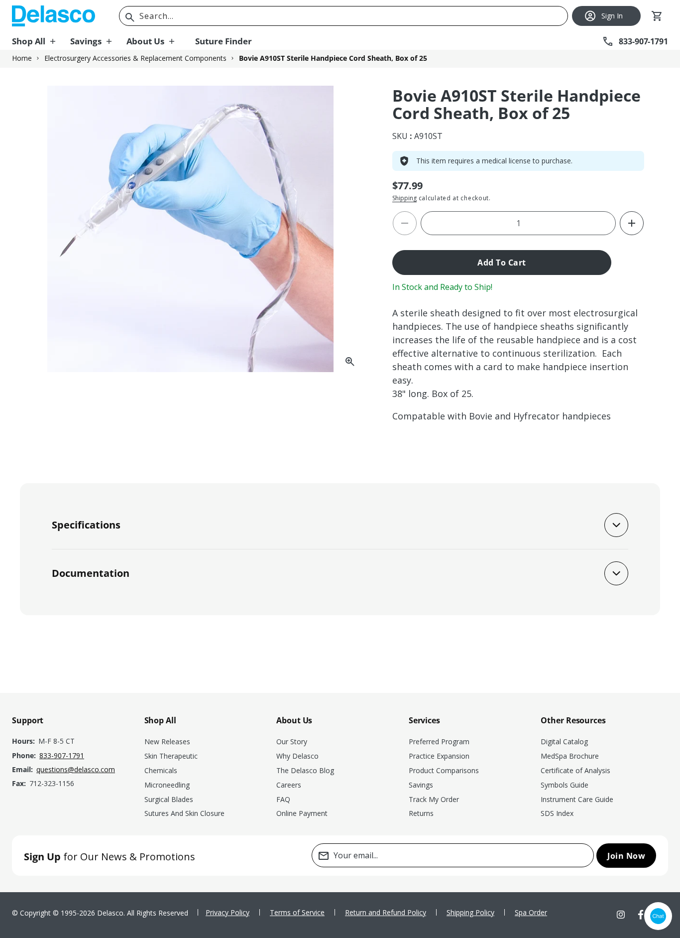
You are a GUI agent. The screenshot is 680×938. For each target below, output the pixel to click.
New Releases (167, 741)
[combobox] (343, 16)
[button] (41, 41)
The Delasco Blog (305, 770)
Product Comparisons (444, 770)
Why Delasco (297, 756)
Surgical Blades (168, 799)
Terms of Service (297, 912)
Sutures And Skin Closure (184, 813)
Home (22, 58)
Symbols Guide (564, 785)
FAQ (283, 799)
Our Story (291, 741)
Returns (421, 813)
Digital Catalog (564, 741)
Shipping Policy (470, 912)
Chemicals (160, 770)
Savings (421, 785)
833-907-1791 (61, 755)
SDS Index (557, 813)
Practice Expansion (439, 756)
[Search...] (130, 17)
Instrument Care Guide (577, 799)
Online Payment (302, 813)
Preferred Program (439, 741)
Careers (288, 785)
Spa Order (531, 912)
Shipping (404, 198)
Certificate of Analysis (575, 770)
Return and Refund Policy (385, 912)
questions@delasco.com (75, 769)
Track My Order (434, 799)
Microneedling (167, 785)
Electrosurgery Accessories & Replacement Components (135, 58)
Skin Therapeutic (171, 756)
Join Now (626, 855)
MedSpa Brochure (570, 756)
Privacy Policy (227, 912)
